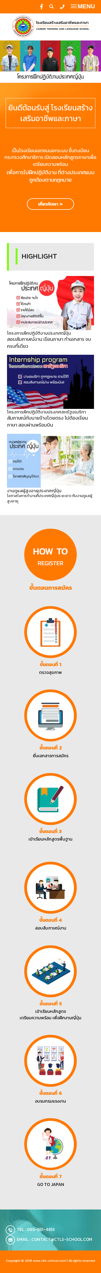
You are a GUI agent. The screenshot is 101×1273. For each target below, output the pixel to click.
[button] (7, 61)
